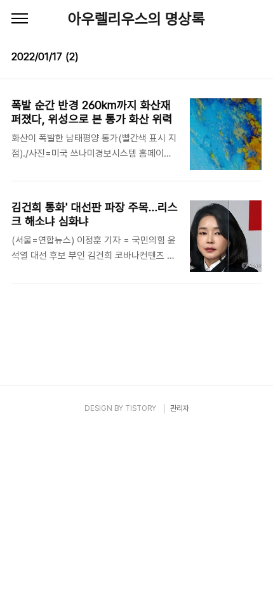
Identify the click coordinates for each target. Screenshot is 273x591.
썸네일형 (236, 58)
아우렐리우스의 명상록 (136, 19)
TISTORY (140, 408)
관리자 (179, 408)
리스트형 (254, 58)
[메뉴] (19, 19)
